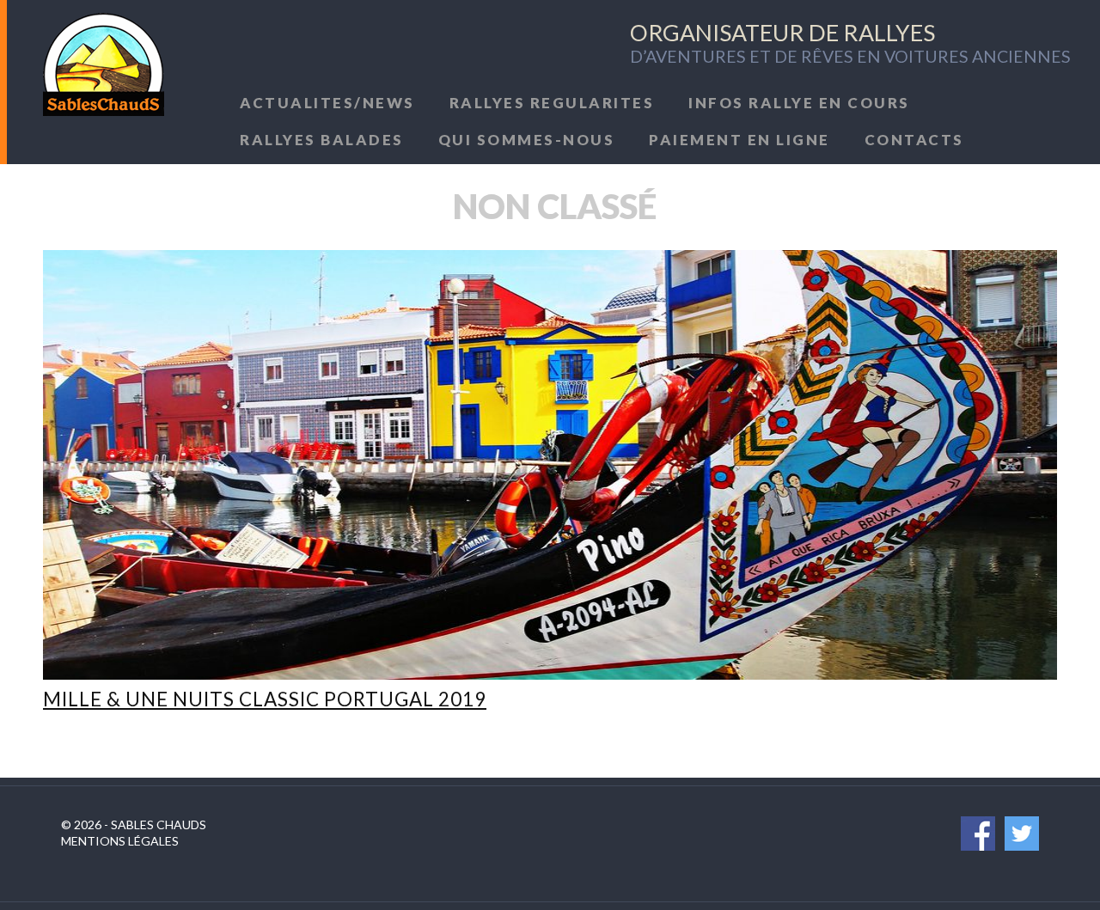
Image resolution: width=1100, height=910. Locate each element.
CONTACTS (914, 140)
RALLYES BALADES (322, 140)
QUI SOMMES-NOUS (526, 140)
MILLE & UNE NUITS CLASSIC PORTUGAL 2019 (264, 699)
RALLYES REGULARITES (552, 103)
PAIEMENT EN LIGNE (739, 140)
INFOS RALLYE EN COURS (799, 103)
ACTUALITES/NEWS (327, 103)
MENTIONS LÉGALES (120, 841)
